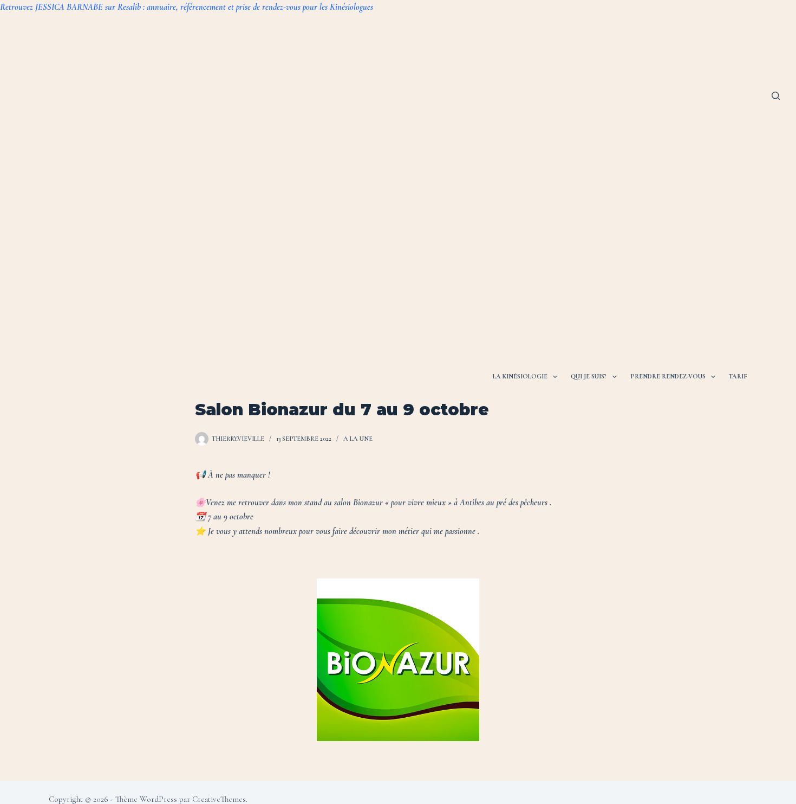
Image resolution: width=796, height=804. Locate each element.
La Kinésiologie (520, 376)
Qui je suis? (588, 376)
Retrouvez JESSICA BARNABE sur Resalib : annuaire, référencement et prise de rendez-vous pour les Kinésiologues (186, 7)
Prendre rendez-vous (668, 376)
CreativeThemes (219, 799)
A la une (358, 438)
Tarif (738, 376)
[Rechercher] (776, 96)
